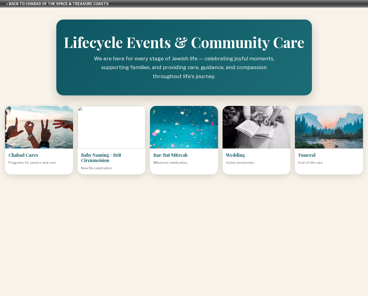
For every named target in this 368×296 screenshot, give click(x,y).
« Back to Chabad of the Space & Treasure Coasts (57, 4)
